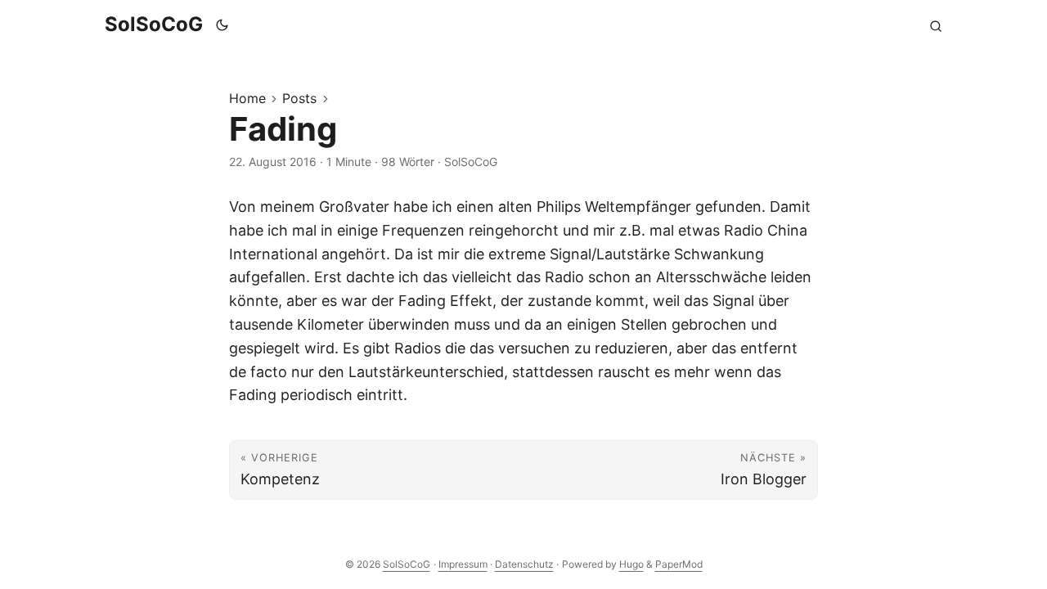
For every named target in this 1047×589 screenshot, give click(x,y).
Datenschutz (524, 564)
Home (247, 98)
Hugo (631, 564)
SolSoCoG (154, 24)
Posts (299, 98)
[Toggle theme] (222, 24)
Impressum (463, 564)
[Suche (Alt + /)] (935, 24)
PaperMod (679, 564)
